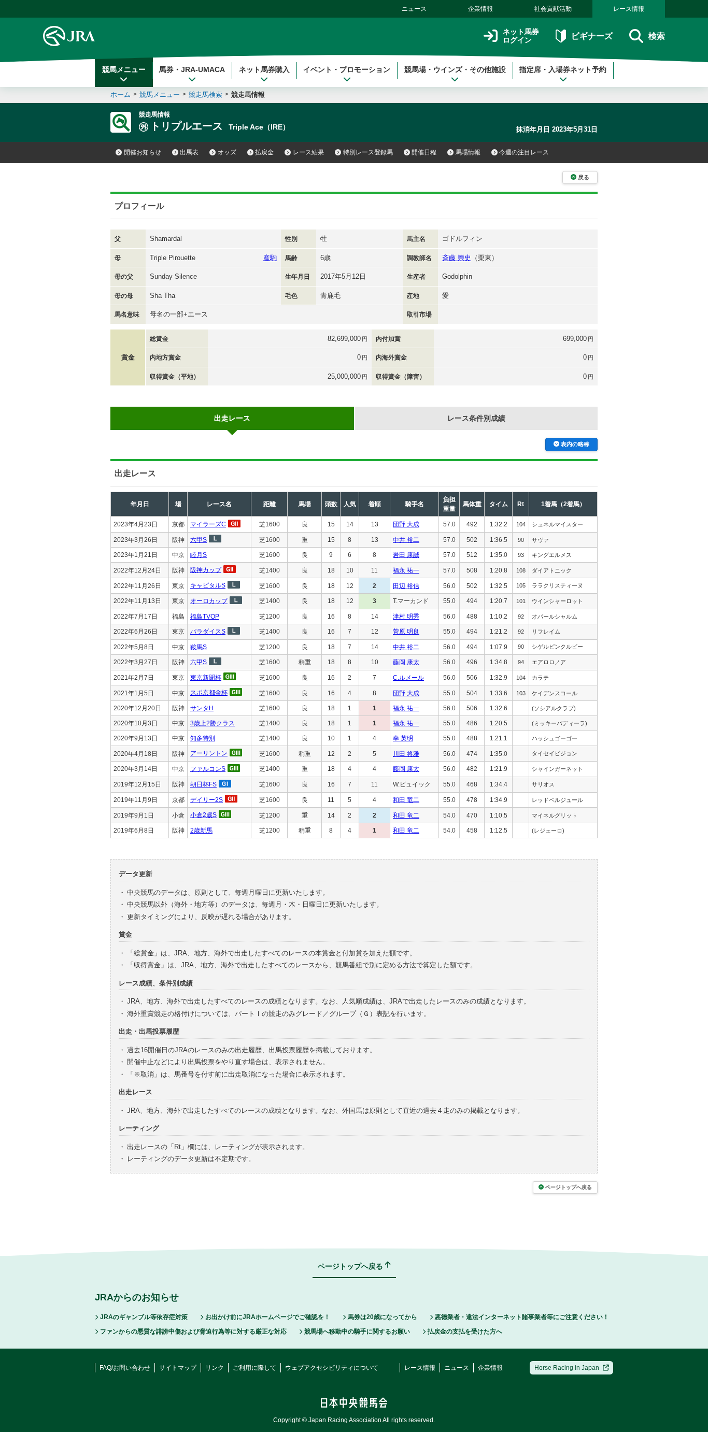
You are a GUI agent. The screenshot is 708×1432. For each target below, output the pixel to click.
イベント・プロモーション (346, 69)
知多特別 (202, 738)
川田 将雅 (406, 753)
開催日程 (424, 152)
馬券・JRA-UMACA (192, 69)
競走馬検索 (205, 94)
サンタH (202, 708)
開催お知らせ (142, 152)
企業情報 (480, 8)
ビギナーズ (591, 36)
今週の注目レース (524, 152)
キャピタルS (207, 585)
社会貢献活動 (553, 8)
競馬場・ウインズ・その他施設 (455, 69)
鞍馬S (198, 647)
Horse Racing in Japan (566, 1367)
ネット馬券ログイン (521, 36)
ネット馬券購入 (264, 69)
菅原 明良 (406, 631)
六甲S (198, 539)
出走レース (232, 418)
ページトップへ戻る (568, 1187)
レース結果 (308, 152)
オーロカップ (209, 601)
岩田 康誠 (406, 555)
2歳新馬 (201, 830)
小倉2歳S (203, 815)
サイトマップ (177, 1367)
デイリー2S (206, 800)
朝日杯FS (203, 784)
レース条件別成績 (476, 418)
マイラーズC (208, 524)
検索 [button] (656, 36)
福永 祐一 (406, 570)
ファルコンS (207, 768)
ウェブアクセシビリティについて (331, 1367)
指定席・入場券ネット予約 (562, 69)
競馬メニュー (124, 69)
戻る (583, 177)
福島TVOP (204, 616)
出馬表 (189, 152)
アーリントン (209, 753)
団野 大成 (406, 524)
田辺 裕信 (406, 586)
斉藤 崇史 (456, 258)
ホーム (120, 94)
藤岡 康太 (406, 662)
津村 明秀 (406, 616)
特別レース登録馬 (368, 152)
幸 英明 (403, 738)
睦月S (198, 555)
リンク (214, 1367)
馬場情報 (468, 152)
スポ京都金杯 (209, 692)
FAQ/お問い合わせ (125, 1367)
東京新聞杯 (205, 677)
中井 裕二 (406, 539)
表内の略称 (575, 444)
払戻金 (264, 152)
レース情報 (628, 8)
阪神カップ (205, 570)
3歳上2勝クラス (212, 723)
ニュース (414, 8)
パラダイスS (207, 631)
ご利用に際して (254, 1367)
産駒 (270, 258)
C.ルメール (408, 677)
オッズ (227, 152)
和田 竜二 (406, 800)
